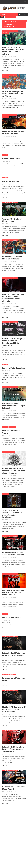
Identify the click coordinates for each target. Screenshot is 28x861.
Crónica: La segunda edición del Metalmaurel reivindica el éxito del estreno (13, 50)
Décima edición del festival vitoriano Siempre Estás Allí (13, 405)
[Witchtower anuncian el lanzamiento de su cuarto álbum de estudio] (14, 458)
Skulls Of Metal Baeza (11, 617)
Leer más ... (5, 70)
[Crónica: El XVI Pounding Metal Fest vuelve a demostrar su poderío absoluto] (14, 284)
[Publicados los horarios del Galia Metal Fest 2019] (14, 542)
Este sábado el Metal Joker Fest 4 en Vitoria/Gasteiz (14, 654)
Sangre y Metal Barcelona (13, 368)
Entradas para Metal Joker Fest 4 (14, 679)
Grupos (7, 17)
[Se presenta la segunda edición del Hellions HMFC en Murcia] (14, 81)
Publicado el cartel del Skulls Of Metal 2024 (12, 257)
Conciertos (6, 31)
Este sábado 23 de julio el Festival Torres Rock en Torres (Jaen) (13, 749)
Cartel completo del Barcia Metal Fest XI (14, 788)
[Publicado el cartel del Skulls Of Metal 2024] (14, 246)
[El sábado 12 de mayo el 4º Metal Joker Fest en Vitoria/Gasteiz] (14, 697)
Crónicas (14, 31)
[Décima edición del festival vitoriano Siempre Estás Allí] (14, 393)
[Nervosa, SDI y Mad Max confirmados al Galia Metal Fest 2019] (14, 580)
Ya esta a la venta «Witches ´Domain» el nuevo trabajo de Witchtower (12, 513)
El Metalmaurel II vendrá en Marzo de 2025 (13, 132)
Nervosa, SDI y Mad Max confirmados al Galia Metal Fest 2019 (13, 592)
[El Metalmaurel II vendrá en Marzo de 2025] (14, 121)
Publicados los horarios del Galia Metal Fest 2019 (13, 553)
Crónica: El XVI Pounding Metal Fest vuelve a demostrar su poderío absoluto (13, 297)
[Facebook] (22, 14)
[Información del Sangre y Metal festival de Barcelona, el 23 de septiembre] (14, 328)
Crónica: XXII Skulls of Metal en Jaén (12, 220)
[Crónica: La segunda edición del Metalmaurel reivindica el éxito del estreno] (14, 37)
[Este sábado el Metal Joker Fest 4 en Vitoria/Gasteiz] (14, 643)
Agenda (5, 154)
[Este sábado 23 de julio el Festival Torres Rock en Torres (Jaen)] (14, 737)
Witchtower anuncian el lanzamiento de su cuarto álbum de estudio (13, 470)
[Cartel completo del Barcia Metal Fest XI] (14, 777)
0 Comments (13, 56)
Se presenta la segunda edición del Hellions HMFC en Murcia (13, 93)
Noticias (13, 17)
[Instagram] (24, 14)
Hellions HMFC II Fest (11, 158)
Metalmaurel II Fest (11, 181)
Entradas (12, 427)
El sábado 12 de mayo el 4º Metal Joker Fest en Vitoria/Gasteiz (14, 709)
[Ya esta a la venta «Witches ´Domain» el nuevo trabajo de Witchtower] (14, 500)
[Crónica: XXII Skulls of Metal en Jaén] (14, 209)
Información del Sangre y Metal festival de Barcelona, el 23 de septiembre (13, 341)
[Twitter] (19, 14)
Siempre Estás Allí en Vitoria (11, 431)
